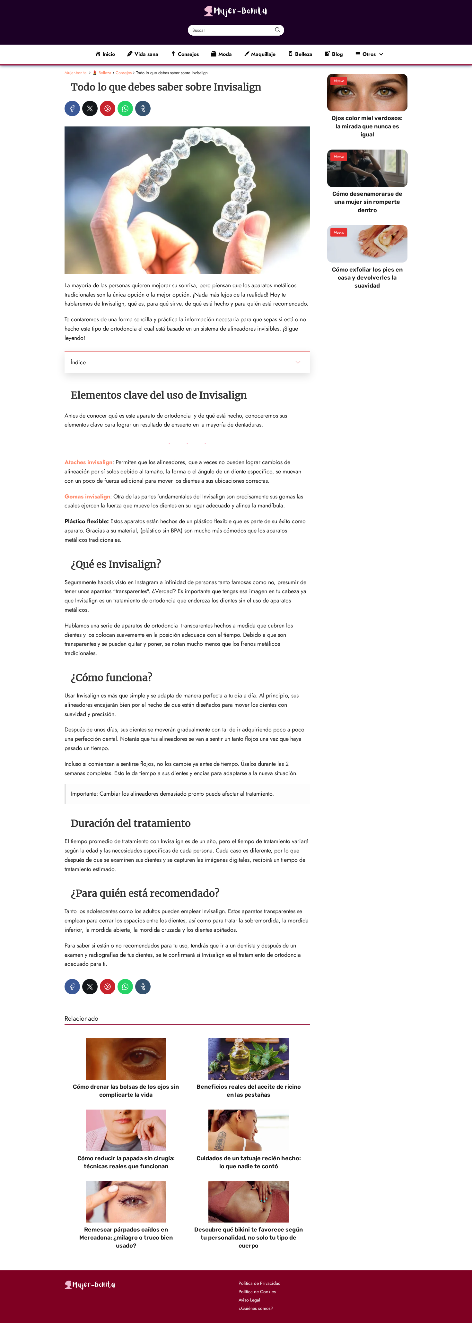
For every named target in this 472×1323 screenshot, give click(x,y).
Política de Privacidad (260, 1283)
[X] (90, 108)
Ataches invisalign (88, 462)
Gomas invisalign (87, 496)
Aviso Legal (249, 1300)
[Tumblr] (143, 108)
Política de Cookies (257, 1291)
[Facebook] (72, 108)
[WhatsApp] (125, 108)
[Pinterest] (107, 108)
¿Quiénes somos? (256, 1308)
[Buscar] (277, 30)
